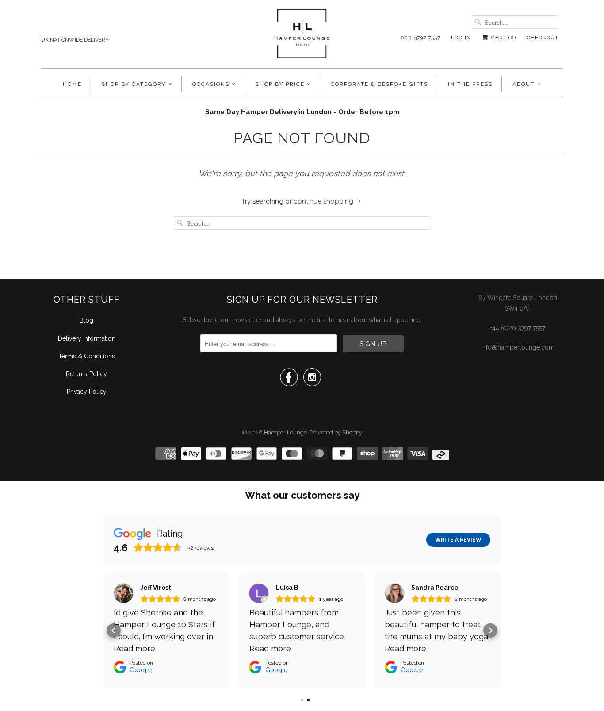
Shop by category (134, 84)
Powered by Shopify (336, 432)
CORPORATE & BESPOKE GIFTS (379, 84)
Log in (461, 38)
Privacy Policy (87, 391)
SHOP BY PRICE (280, 84)
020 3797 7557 (420, 38)
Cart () (502, 38)
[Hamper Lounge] (302, 36)
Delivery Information (86, 338)
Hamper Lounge (285, 432)
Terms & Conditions (86, 356)
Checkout (542, 38)
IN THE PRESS (470, 84)
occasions (210, 84)
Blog (86, 320)
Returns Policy (86, 373)
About (523, 84)
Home (72, 84)
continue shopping (324, 201)
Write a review (458, 540)
